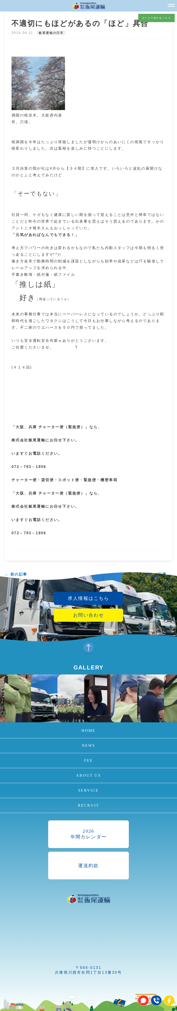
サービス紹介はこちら (156, 18)
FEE (88, 760)
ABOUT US (88, 775)
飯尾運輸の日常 (51, 33)
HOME (89, 730)
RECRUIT (88, 805)
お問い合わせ (88, 615)
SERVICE (88, 790)
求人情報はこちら (88, 598)
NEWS (88, 745)
